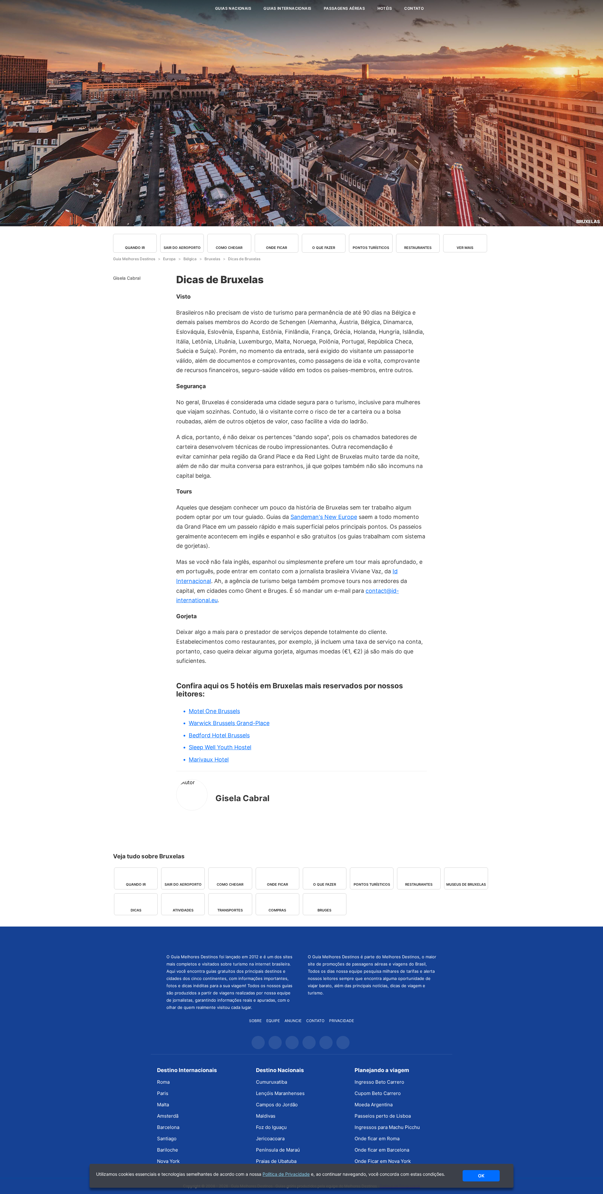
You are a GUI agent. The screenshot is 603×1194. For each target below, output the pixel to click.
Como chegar (229, 247)
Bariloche (167, 1150)
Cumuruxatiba (271, 1082)
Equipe (273, 1020)
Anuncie (293, 1020)
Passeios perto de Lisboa (383, 1116)
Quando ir (135, 247)
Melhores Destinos (372, 939)
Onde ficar (276, 247)
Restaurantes (418, 247)
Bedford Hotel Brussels (219, 735)
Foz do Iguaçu (271, 1127)
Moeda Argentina (374, 1105)
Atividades (183, 910)
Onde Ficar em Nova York (383, 1161)
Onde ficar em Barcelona (382, 1150)
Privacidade (341, 1020)
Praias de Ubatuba (276, 1161)
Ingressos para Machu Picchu (387, 1127)
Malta (163, 1105)
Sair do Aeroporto (182, 247)
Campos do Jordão (277, 1105)
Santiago (167, 1139)
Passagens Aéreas (344, 8)
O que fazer (323, 247)
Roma (163, 1082)
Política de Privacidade (286, 1174)
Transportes (230, 910)
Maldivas (265, 1116)
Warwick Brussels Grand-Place (229, 723)
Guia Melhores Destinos (172, 8)
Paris (162, 1093)
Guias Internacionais (287, 8)
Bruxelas (588, 221)
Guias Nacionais (233, 8)
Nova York (168, 1161)
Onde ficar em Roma (377, 1139)
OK (481, 1175)
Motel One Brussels (214, 711)
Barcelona (168, 1127)
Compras (277, 910)
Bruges (324, 910)
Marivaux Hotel (209, 759)
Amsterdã (167, 1116)
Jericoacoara (270, 1139)
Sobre (255, 1020)
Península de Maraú (278, 1150)
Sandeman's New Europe (324, 517)
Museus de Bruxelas (466, 884)
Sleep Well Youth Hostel (220, 747)
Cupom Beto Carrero (378, 1093)
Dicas (136, 910)
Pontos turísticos (371, 247)
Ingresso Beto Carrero (379, 1082)
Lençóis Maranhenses (280, 1093)
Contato (414, 8)
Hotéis (385, 8)
